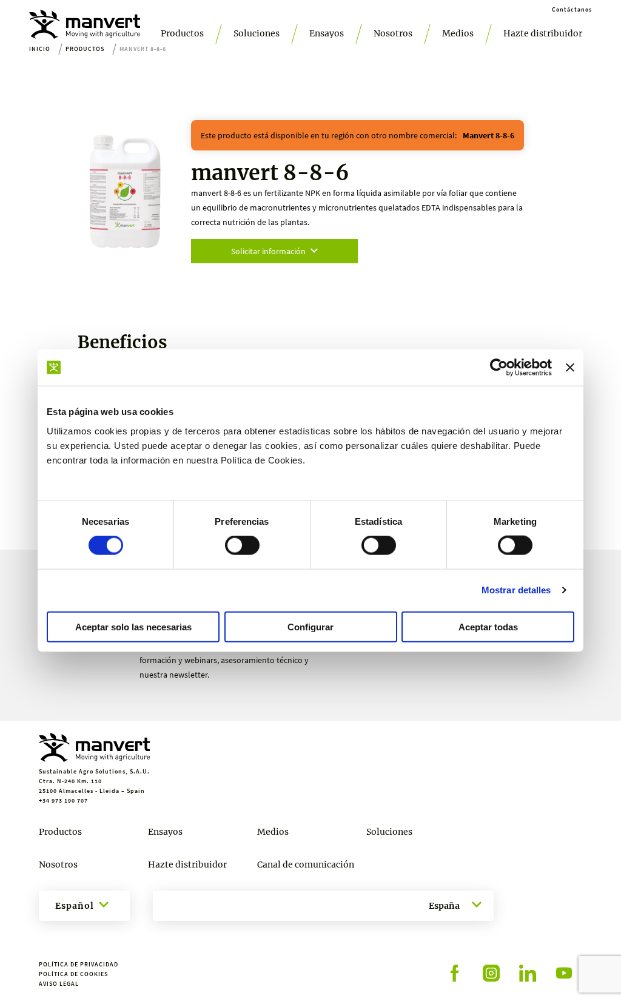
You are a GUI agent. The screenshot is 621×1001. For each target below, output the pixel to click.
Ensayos (326, 33)
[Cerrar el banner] (570, 367)
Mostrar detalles (516, 590)
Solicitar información (268, 251)
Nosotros (393, 33)
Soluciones (256, 33)
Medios (458, 33)
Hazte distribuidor (542, 33)
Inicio (39, 49)
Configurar (310, 626)
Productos (182, 33)
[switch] (242, 545)
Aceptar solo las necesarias (133, 626)
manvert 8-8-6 (488, 135)
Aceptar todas (488, 626)
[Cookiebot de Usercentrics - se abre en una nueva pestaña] (499, 368)
